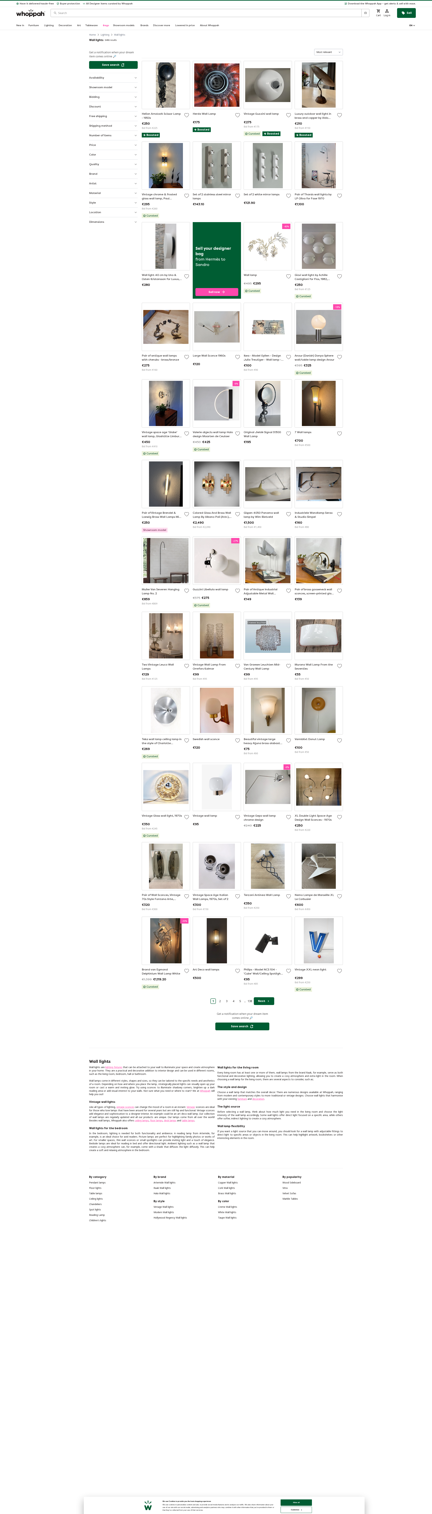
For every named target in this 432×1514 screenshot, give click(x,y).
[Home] (30, 13)
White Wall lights (227, 1212)
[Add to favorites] (186, 115)
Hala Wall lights (162, 1193)
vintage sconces (125, 1107)
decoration (258, 1098)
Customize (295, 1510)
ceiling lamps (142, 1120)
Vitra (285, 1188)
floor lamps (156, 1120)
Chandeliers (95, 1204)
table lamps (188, 1120)
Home (92, 34)
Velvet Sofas (289, 1193)
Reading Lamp (97, 1214)
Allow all (296, 1502)
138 (250, 1001)
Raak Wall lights (162, 1188)
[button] (275, 3)
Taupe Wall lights (227, 1217)
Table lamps (95, 1193)
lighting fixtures (113, 1067)
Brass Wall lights (227, 1193)
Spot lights (95, 1209)
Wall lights (119, 34)
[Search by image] (365, 13)
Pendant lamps (97, 1182)
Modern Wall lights (164, 1212)
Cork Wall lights (226, 1188)
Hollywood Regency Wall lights (170, 1217)
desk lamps (170, 1120)
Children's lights (97, 1220)
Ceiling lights (96, 1198)
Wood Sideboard (291, 1182)
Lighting (105, 34)
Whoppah (205, 1090)
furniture (242, 1098)
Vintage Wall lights (164, 1206)
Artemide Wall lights (165, 1182)
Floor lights (95, 1188)
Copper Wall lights (228, 1182)
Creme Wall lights (227, 1206)
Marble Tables (290, 1198)
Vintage (191, 1107)
